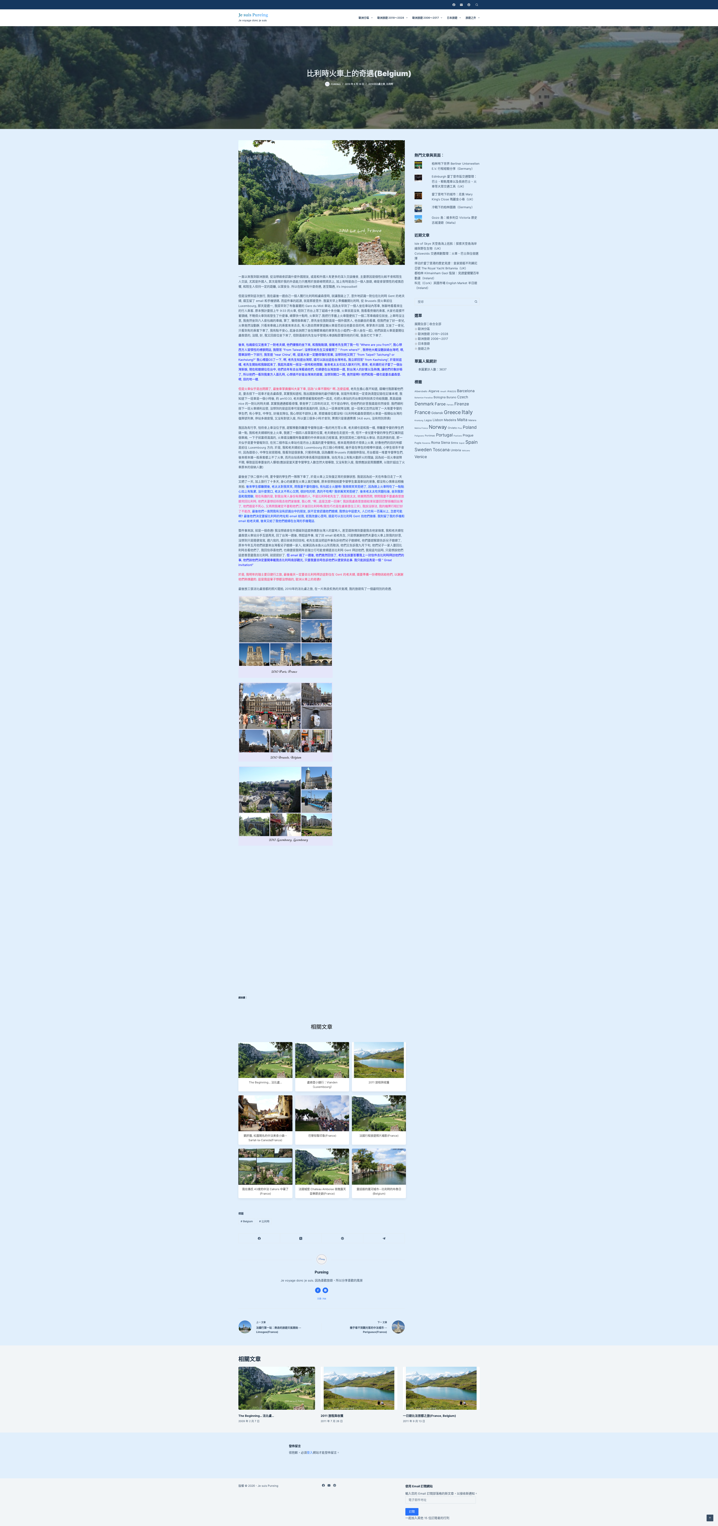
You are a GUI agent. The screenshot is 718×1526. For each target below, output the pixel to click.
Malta (462, 419)
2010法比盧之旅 (376, 84)
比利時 (389, 84)
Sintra (454, 442)
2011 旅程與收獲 (379, 1082)
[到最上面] (710, 1518)
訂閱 (412, 1511)
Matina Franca (421, 428)
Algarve (433, 391)
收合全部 (435, 324)
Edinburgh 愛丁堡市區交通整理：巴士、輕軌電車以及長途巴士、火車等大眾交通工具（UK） (454, 181)
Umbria (456, 450)
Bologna (440, 397)
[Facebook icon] (318, 1290)
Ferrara (450, 405)
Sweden (423, 449)
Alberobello (421, 391)
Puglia (418, 443)
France (422, 412)
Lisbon (438, 420)
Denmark (424, 404)
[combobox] (443, 301)
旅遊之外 (471, 17)
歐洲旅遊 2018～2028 (390, 17)
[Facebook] (453, 4)
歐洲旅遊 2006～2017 (425, 17)
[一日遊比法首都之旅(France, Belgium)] (441, 1388)
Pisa (460, 428)
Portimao (430, 435)
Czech (462, 397)
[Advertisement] (321, 876)
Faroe (440, 404)
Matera (472, 420)
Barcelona (466, 391)
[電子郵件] (461, 4)
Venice (421, 456)
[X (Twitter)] (301, 1238)
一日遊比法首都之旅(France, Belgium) (429, 1416)
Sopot (461, 443)
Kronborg (419, 420)
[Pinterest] (468, 4)
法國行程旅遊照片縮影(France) (378, 1135)
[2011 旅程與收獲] (359, 1388)
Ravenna (426, 443)
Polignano (419, 436)
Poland (470, 427)
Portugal (444, 434)
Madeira (450, 420)
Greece (452, 412)
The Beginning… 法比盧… (256, 1416)
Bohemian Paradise (424, 397)
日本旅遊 (452, 17)
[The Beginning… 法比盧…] (276, 1388)
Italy (467, 412)
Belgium (247, 1221)
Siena (445, 442)
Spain (471, 442)
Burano (451, 397)
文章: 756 (321, 1298)
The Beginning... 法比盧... (265, 1082)
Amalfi (443, 391)
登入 (310, 1452)
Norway (438, 427)
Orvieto (452, 427)
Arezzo (451, 391)
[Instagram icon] (325, 1290)
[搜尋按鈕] (475, 301)
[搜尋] (477, 5)
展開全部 (420, 324)
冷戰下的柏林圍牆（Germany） (453, 207)
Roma (435, 442)
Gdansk (437, 413)
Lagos (428, 420)
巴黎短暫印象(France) (322, 1135)
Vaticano (466, 450)
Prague (468, 435)
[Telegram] (384, 1238)
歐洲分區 (364, 17)
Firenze (461, 404)
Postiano (458, 436)
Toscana (441, 449)
